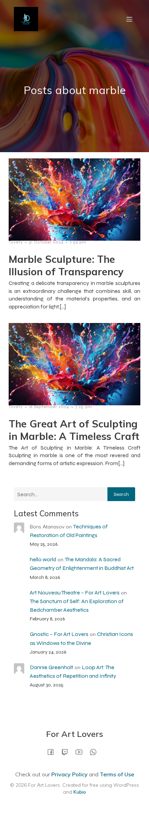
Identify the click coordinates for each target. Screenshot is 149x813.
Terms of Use (117, 774)
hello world (43, 559)
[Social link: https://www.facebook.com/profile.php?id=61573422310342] (53, 751)
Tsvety (16, 242)
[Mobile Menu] (129, 19)
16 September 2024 (49, 406)
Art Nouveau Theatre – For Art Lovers (75, 592)
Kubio (79, 792)
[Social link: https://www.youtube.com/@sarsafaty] (81, 751)
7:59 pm (78, 242)
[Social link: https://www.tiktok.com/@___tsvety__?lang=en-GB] (67, 751)
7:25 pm (83, 406)
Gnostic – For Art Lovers (59, 634)
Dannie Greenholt (51, 667)
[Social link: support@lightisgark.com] (96, 751)
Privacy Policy (69, 774)
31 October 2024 (46, 242)
